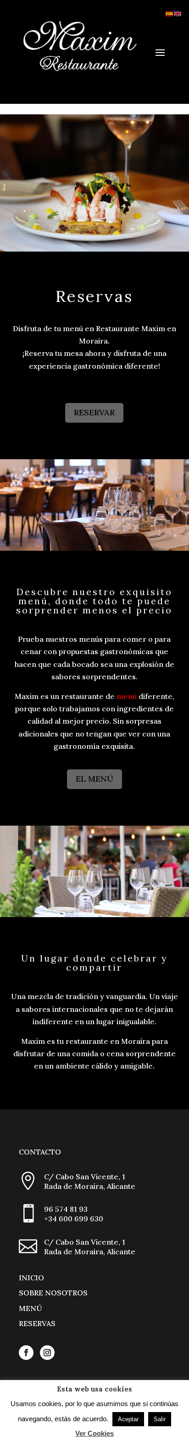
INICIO (31, 1277)
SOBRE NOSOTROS (53, 1292)
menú (127, 696)
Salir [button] (160, 1419)
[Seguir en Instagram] (47, 1352)
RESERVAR (94, 412)
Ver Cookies (94, 1433)
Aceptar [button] (128, 1419)
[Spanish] (170, 12)
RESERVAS (37, 1323)
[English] (178, 12)
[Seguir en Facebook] (26, 1352)
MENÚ (30, 1308)
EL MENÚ (94, 779)
